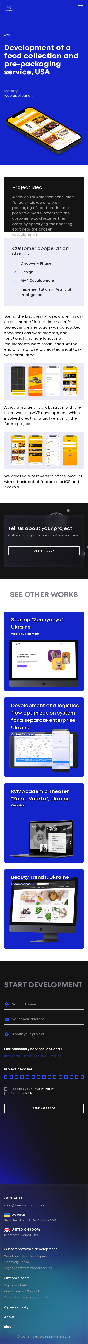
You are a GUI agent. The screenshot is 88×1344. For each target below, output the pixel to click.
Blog (7, 1326)
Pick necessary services (33, 1049)
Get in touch (44, 551)
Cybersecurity (16, 1307)
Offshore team (16, 1278)
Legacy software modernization (28, 1268)
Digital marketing (16, 1285)
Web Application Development (27, 1256)
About (9, 1317)
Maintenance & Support (21, 1291)
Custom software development (30, 1249)
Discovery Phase (16, 1262)
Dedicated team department (26, 1297)
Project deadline (18, 1069)
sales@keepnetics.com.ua (24, 1205)
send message (44, 1108)
